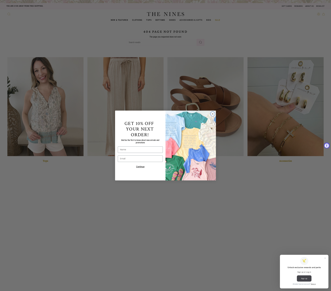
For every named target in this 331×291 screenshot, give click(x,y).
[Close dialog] (212, 114)
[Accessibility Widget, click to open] (327, 145)
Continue (140, 166)
